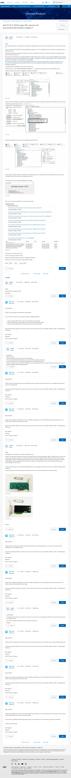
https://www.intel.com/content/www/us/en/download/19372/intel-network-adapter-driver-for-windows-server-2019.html (34, 62)
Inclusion (61, 758)
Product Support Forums (17, 21)
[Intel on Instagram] (26, 763)
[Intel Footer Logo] (4, 766)
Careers (43, 758)
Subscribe (62, 25)
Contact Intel (25, 758)
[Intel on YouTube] (22, 763)
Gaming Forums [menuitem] (51, 6)
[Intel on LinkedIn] (19, 763)
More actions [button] (61, 29)
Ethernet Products (28, 21)
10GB (10, 263)
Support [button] (17, 2)
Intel (16, 263)
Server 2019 (23, 263)
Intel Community (6, 21)
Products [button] (10, 2)
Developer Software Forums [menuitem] (24, 6)
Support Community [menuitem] (5, 6)
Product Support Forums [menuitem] (39, 6)
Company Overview (16, 758)
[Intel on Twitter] (15, 763)
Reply (62, 268)
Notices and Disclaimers (15, 771)
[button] (65, 37)
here (43, 746)
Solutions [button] (25, 2)
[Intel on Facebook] (12, 763)
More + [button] (32, 2)
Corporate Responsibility (52, 758)
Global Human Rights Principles (21, 772)
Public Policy (14, 760)
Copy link (54, 296)
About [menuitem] (14, 6)
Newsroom (32, 758)
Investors (38, 758)
